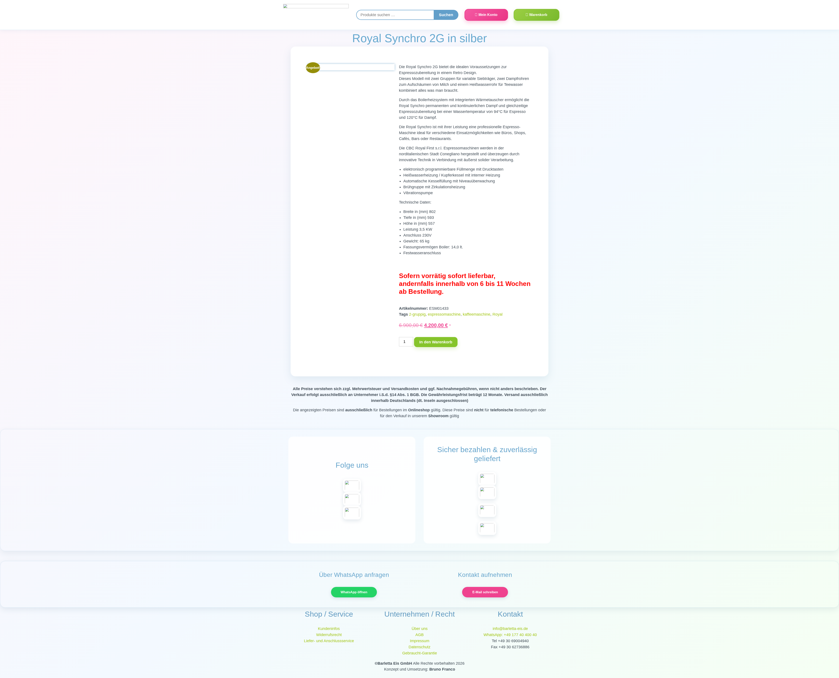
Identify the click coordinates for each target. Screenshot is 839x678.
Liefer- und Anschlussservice (329, 641)
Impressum (419, 641)
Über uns (420, 628)
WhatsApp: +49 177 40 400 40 (510, 635)
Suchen (446, 15)
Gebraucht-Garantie (419, 653)
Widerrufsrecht (329, 635)
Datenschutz (419, 647)
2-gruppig (417, 314)
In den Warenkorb (435, 342)
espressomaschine (444, 314)
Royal (497, 314)
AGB (419, 635)
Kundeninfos (329, 628)
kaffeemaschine (476, 314)
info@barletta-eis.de (510, 628)
